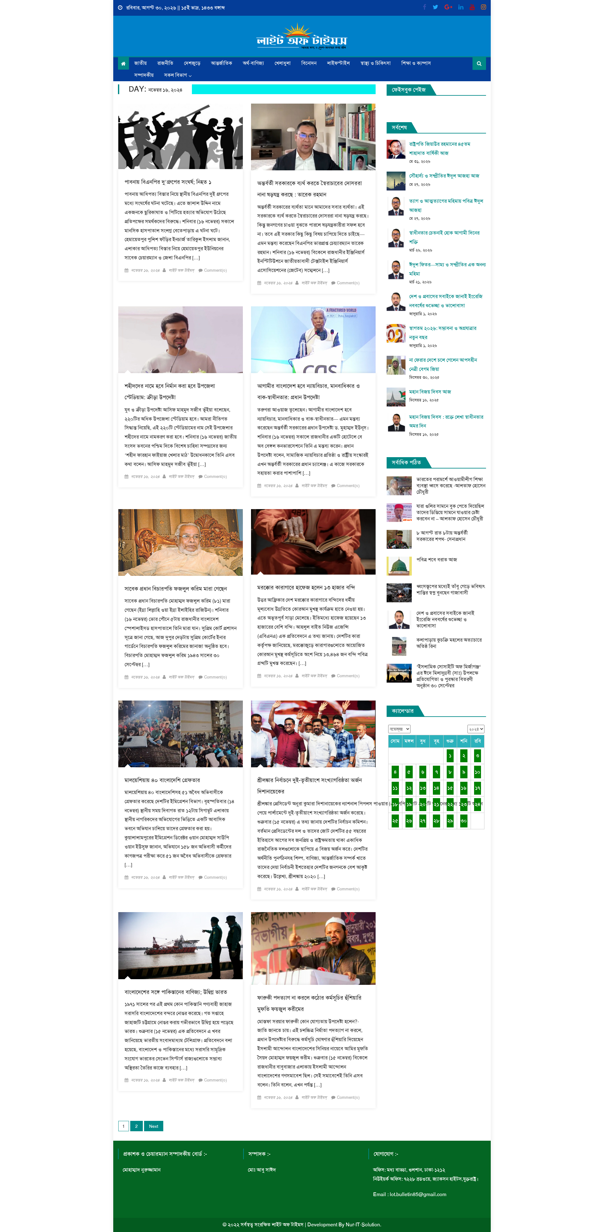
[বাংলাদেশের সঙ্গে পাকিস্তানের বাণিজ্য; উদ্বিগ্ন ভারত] (180, 945)
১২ (409, 788)
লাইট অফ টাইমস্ (181, 270)
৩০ (464, 820)
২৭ (422, 820)
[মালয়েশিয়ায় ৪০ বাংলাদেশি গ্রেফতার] (180, 734)
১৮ (395, 804)
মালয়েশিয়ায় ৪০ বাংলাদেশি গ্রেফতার (162, 780)
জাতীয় (140, 63)
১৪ (436, 788)
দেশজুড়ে (192, 63)
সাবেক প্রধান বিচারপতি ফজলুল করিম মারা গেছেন (176, 589)
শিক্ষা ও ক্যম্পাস (416, 63)
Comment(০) (215, 270)
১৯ (409, 804)
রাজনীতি (165, 63)
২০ (423, 804)
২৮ (436, 820)
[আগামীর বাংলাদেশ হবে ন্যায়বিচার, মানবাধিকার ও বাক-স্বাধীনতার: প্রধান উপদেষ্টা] (313, 339)
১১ (395, 788)
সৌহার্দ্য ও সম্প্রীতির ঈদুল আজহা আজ (444, 176)
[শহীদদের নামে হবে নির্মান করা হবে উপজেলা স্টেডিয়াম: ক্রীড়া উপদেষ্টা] (180, 339)
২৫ (395, 820)
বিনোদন (308, 63)
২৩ (464, 804)
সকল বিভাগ (175, 75)
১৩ (423, 788)
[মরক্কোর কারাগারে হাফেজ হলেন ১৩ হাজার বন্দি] (313, 542)
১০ (477, 772)
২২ (450, 804)
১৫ (450, 788)
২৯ (450, 820)
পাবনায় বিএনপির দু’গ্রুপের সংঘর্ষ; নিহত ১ (168, 182)
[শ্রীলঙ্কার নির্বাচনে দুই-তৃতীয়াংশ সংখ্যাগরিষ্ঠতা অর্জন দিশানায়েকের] (313, 734)
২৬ (409, 820)
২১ (436, 804)
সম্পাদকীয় (144, 75)
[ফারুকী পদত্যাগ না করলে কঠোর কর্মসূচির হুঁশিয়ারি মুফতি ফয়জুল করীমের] (313, 948)
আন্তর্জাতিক (221, 63)
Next (153, 1126)
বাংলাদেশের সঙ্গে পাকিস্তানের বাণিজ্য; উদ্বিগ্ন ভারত (176, 992)
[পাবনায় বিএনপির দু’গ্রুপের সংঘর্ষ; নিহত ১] (180, 136)
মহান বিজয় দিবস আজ (430, 392)
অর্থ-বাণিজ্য (253, 63)
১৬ (464, 788)
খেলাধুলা (283, 63)
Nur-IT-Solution (363, 1224)
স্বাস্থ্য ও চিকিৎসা (376, 63)
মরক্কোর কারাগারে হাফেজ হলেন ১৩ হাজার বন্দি (306, 587)
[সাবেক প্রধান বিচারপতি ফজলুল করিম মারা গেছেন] (180, 542)
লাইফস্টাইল (338, 63)
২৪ (477, 804)
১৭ (477, 788)
